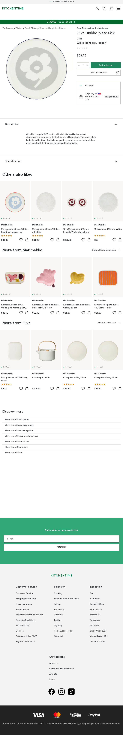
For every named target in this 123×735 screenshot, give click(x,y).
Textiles (58, 620)
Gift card (58, 636)
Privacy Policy (22, 625)
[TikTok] (71, 691)
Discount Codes (97, 642)
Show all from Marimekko (104, 250)
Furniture (58, 615)
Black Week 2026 (98, 631)
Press (52, 679)
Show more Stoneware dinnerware (21, 436)
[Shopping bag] (111, 8)
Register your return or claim (30, 615)
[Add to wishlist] (21, 240)
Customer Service (24, 593)
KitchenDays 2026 (98, 636)
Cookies (20, 631)
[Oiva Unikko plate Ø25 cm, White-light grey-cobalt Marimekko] (36, 69)
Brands (93, 593)
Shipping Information (26, 599)
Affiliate (53, 674)
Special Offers (97, 604)
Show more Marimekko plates (19, 425)
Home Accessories (63, 631)
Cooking (58, 593)
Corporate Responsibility (61, 669)
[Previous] (5, 69)
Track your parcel (24, 604)
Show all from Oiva (107, 323)
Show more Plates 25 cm (17, 442)
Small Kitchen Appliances (66, 599)
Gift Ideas (94, 625)
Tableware (7, 28)
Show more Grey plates (16, 447)
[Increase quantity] (87, 65)
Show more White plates (17, 420)
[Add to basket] (27, 239)
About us (53, 663)
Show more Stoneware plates (19, 431)
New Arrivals (96, 609)
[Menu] (118, 8)
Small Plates (31, 28)
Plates (19, 28)
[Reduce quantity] (79, 65)
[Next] (68, 69)
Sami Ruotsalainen (85, 28)
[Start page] (12, 8)
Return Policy (22, 609)
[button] (82, 48)
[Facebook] (52, 691)
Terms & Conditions (25, 620)
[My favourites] (104, 8)
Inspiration (95, 599)
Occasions (95, 620)
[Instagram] (61, 691)
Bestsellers (95, 615)
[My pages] (97, 8)
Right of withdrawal (25, 642)
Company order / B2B (26, 636)
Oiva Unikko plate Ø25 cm (52, 28)
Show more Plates (13, 453)
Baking (57, 604)
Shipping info (111, 96)
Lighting (58, 625)
